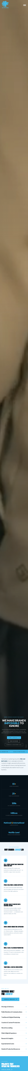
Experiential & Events (7, 1044)
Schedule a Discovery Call (14, 744)
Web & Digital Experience (9, 1033)
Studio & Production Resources (10, 1049)
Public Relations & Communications (11, 1012)
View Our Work (14, 741)
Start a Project (13, 737)
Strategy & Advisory (7, 1006)
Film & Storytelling (6, 1028)
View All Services (9, 999)
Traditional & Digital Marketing (10, 1017)
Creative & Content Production (10, 1022)
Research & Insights (7, 1038)
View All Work (5, 1069)
